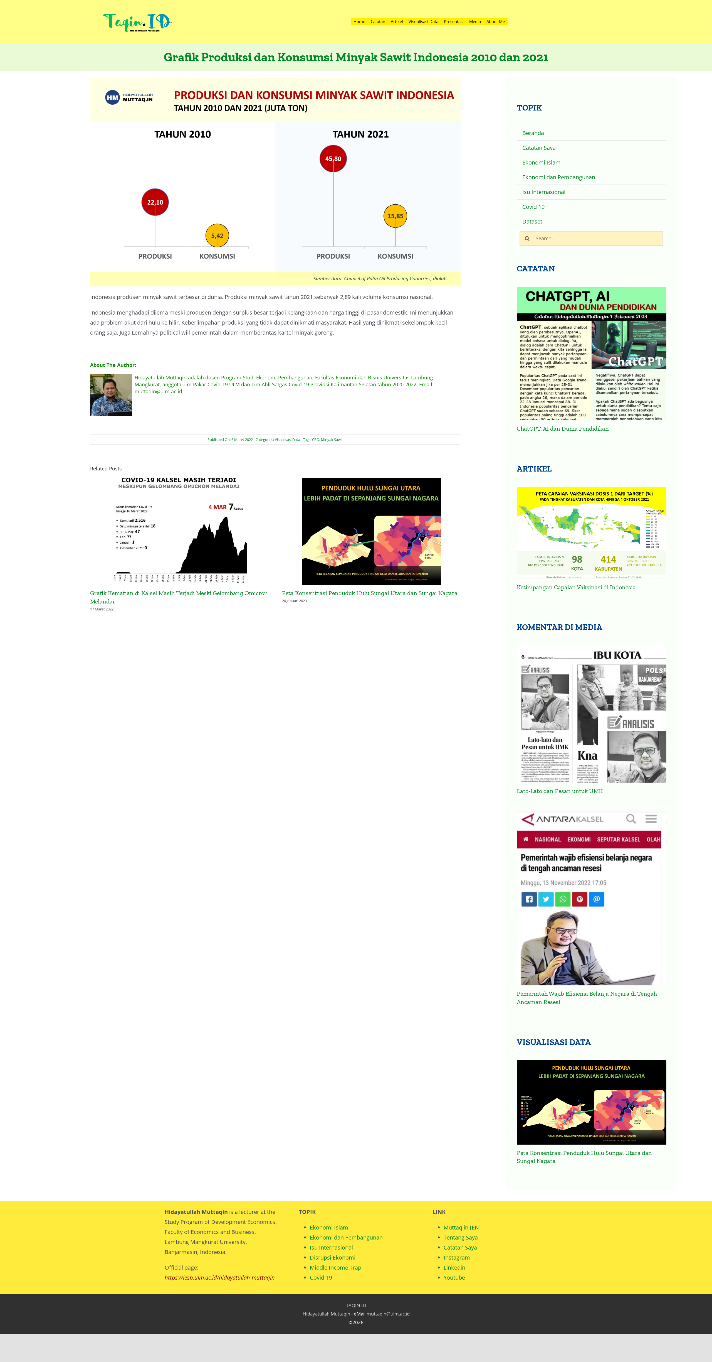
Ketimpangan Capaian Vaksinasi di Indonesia (576, 587)
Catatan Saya (460, 1247)
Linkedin (454, 1267)
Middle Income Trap (335, 1267)
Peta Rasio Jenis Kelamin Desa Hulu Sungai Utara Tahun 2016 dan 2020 (371, 532)
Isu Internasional (331, 1247)
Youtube (454, 1277)
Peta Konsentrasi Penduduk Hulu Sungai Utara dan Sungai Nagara (179, 532)
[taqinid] (137, 7)
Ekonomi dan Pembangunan (346, 1237)
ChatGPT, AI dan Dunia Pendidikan (563, 428)
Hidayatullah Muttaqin (326, 1314)
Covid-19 (321, 1277)
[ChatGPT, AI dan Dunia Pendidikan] (591, 353)
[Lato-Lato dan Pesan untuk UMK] (591, 713)
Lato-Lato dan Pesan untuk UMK (560, 791)
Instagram (457, 1257)
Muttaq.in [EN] (462, 1227)
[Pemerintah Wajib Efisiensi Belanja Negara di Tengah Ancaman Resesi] (591, 897)
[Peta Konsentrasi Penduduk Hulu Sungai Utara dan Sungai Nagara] (591, 1102)
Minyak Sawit (332, 439)
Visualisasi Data (287, 439)
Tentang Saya (461, 1237)
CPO (315, 439)
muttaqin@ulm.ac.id (388, 1314)
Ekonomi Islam (329, 1227)
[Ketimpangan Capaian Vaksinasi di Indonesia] (591, 533)
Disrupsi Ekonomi (332, 1257)
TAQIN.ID (356, 1305)
